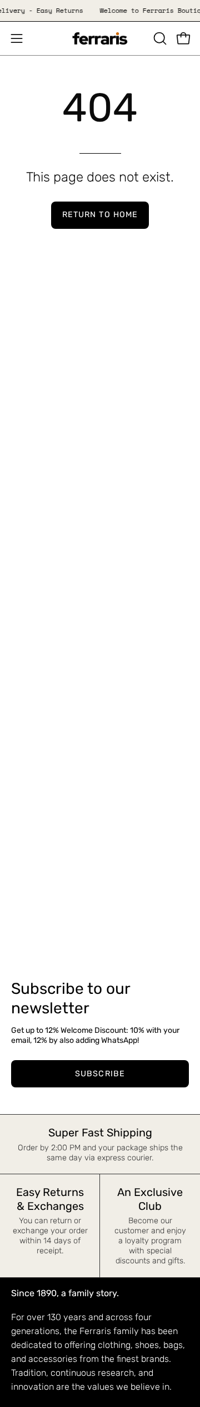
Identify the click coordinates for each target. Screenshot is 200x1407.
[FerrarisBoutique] (100, 38)
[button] (159, 38)
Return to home (100, 214)
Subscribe (100, 1073)
